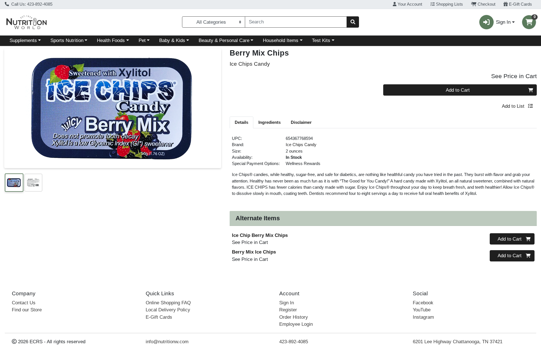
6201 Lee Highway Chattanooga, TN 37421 (457, 341)
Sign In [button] (503, 22)
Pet (142, 40)
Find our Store (27, 309)
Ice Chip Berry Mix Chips (260, 235)
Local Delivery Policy (168, 309)
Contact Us (24, 302)
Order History (293, 317)
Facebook (423, 302)
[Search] (353, 22)
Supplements (23, 40)
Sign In (286, 302)
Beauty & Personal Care (224, 40)
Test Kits (321, 40)
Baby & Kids (172, 40)
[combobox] (296, 22)
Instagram (423, 317)
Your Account (409, 4)
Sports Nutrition (66, 40)
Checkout (485, 4)
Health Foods (111, 40)
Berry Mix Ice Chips (254, 252)
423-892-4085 (293, 341)
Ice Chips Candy (301, 144)
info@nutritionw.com (167, 341)
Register (288, 309)
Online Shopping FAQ (168, 302)
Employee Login (296, 324)
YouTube (422, 309)
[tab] (241, 122)
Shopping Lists (449, 4)
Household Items (280, 40)
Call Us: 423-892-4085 (31, 4)
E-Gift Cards (520, 4)
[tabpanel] (383, 168)
